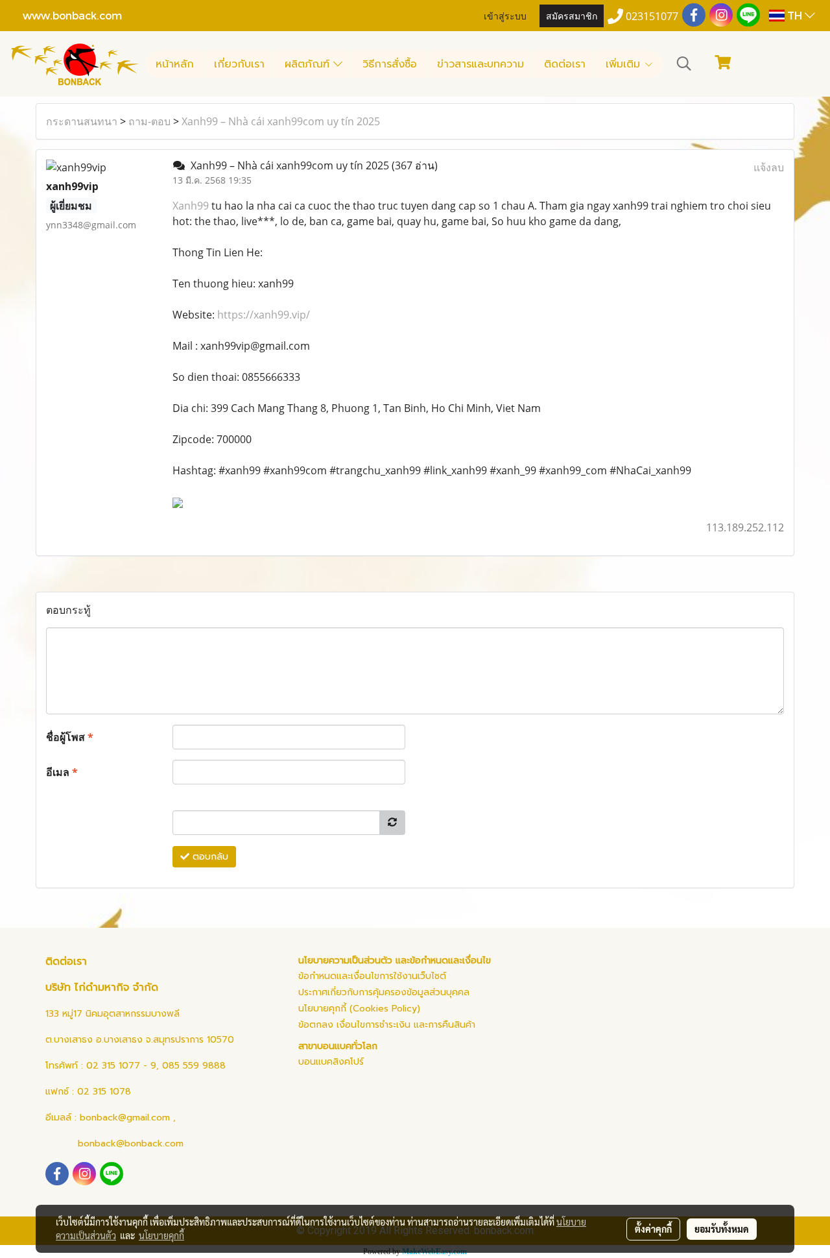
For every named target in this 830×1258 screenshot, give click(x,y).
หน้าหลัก (175, 64)
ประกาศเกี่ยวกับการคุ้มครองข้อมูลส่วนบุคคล (383, 992)
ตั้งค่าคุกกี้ (653, 1229)
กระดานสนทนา (81, 121)
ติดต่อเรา (565, 64)
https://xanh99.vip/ (263, 315)
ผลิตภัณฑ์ (309, 64)
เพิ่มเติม (625, 64)
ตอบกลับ (208, 857)
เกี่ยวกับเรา (239, 64)
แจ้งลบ (768, 167)
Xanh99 (190, 206)
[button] (684, 63)
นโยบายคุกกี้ (161, 1235)
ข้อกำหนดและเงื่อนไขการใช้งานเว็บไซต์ (372, 976)
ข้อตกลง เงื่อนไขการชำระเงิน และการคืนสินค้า (386, 1025)
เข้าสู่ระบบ (505, 15)
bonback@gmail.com (125, 1117)
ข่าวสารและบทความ (480, 64)
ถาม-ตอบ (149, 121)
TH (795, 15)
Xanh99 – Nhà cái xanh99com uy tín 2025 (281, 121)
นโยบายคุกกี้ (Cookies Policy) (359, 1008)
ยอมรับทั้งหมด (721, 1229)
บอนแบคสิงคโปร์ (331, 1062)
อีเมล (62, 772)
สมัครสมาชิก (571, 15)
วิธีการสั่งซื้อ (389, 64)
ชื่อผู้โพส (69, 737)
